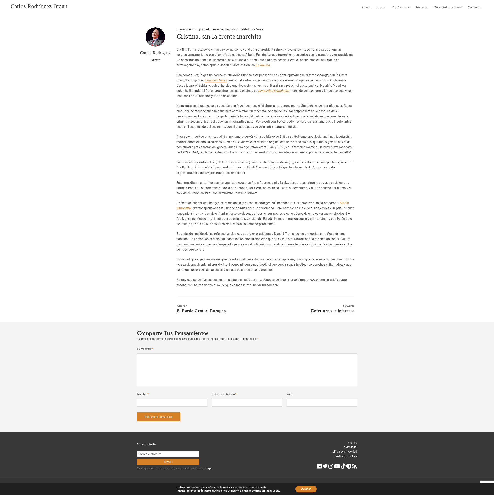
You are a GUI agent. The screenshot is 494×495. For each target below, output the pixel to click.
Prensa (366, 7)
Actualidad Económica (249, 29)
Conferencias (401, 7)
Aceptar (306, 489)
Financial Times (215, 80)
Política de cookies (345, 456)
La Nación (262, 65)
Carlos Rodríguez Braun (39, 6)
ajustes (274, 490)
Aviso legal (350, 447)
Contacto (474, 7)
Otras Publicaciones (448, 7)
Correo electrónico (224, 394)
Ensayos (422, 7)
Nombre (143, 394)
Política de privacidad (344, 451)
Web (289, 394)
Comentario (145, 348)
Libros (381, 7)
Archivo (352, 442)
